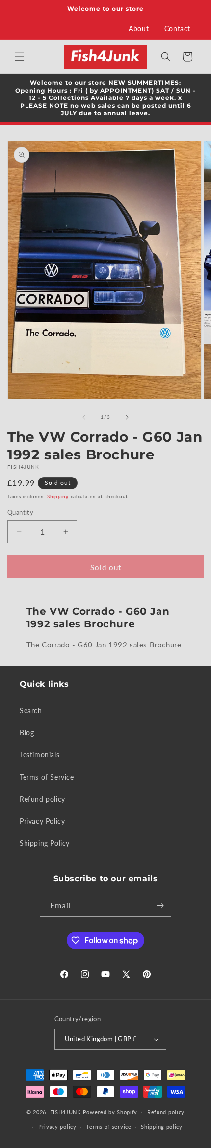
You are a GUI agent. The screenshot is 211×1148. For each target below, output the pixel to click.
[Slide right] (127, 417)
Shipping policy (162, 1127)
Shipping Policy (45, 843)
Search (31, 710)
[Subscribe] (160, 905)
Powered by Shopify (110, 1111)
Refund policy (42, 799)
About (139, 28)
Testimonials (39, 754)
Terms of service (108, 1127)
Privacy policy (57, 1127)
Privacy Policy (42, 821)
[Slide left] (84, 417)
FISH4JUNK (65, 1111)
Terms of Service (47, 777)
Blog (27, 732)
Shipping (58, 496)
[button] (19, 57)
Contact (177, 28)
